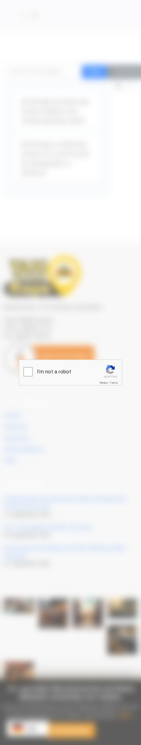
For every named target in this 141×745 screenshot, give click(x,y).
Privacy (104, 382)
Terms (114, 382)
